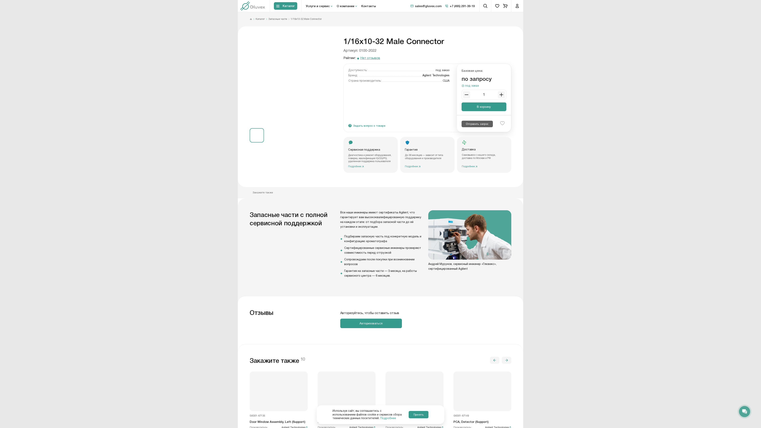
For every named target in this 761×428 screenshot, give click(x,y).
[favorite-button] (502, 123)
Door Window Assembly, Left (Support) (277, 422)
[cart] (505, 6)
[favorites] (497, 6)
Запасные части (277, 19)
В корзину (484, 106)
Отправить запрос (477, 123)
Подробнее (388, 418)
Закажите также (262, 193)
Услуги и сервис (318, 6)
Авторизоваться (371, 323)
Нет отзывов (370, 58)
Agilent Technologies (436, 75)
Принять (418, 414)
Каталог (260, 19)
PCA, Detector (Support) (471, 422)
